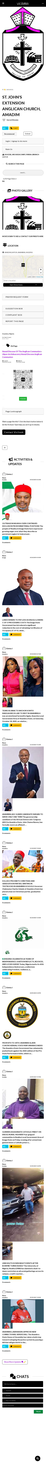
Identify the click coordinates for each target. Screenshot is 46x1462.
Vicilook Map (39, 277)
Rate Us (9, 149)
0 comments (6, 542)
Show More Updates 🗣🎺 (15, 1362)
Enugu (4, 557)
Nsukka (4, 480)
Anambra (5, 654)
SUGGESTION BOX (14, 308)
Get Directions (16, 285)
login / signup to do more (16, 141)
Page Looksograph (14, 411)
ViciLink (23, 399)
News (4, 478)
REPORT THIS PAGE (15, 321)
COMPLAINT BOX (14, 315)
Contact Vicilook (13, 432)
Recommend (9, 134)
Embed (27, 134)
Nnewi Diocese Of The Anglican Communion (21, 351)
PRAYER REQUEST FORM (17, 297)
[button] (40, 269)
